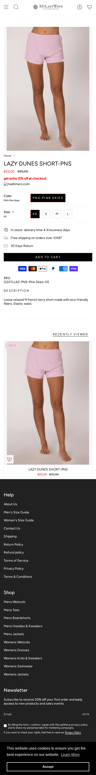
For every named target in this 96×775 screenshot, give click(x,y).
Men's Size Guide (16, 512)
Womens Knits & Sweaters (23, 658)
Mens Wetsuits (14, 602)
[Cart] (89, 7)
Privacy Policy (14, 569)
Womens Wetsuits (17, 642)
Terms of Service (16, 561)
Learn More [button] (70, 755)
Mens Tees (12, 610)
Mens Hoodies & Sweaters (23, 626)
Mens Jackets (14, 634)
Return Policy (13, 545)
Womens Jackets (16, 674)
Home (7, 155)
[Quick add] (9, 459)
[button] (16, 7)
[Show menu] (6, 7)
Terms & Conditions (18, 577)
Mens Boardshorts (17, 618)
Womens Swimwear (18, 666)
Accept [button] (48, 766)
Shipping (10, 536)
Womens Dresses (16, 650)
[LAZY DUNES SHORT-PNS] (48, 403)
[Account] (79, 7)
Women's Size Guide (19, 520)
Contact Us (12, 528)
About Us (10, 504)
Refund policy (14, 552)
